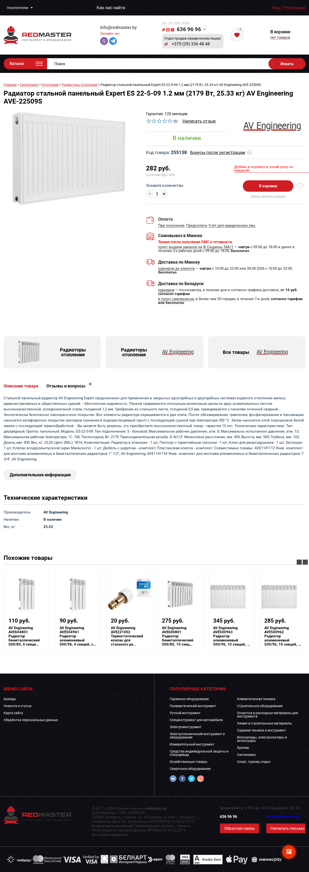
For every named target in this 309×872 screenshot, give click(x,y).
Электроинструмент (186, 727)
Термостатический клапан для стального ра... (127, 636)
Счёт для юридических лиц (232, 226)
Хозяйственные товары (188, 762)
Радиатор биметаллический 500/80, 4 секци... (24, 636)
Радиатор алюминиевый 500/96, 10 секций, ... (231, 636)
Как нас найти (111, 8)
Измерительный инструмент (192, 744)
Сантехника (29, 85)
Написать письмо (288, 828)
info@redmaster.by (118, 27)
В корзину (268, 186)
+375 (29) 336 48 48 (191, 44)
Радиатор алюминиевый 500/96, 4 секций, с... (78, 636)
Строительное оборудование (260, 706)
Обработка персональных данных (31, 720)
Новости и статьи (17, 706)
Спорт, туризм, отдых (253, 762)
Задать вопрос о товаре (268, 196)
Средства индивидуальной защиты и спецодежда (199, 753)
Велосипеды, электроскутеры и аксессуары (262, 739)
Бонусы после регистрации (217, 152)
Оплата (165, 219)
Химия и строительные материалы (264, 723)
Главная (10, 85)
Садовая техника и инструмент (261, 730)
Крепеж (243, 748)
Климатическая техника (256, 699)
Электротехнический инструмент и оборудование (197, 735)
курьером (166, 290)
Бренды (10, 699)
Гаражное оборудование (189, 699)
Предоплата (196, 226)
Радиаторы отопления (80, 85)
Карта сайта (13, 713)
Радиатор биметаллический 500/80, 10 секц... (177, 636)
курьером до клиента (176, 269)
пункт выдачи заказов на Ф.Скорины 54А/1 (195, 247)
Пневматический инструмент (193, 706)
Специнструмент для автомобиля (196, 720)
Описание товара (21, 386)
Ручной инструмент (185, 713)
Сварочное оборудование (190, 769)
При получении (171, 226)
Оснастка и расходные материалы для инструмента (267, 714)
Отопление (50, 85)
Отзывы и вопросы (68, 386)
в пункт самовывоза (176, 299)
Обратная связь (239, 828)
